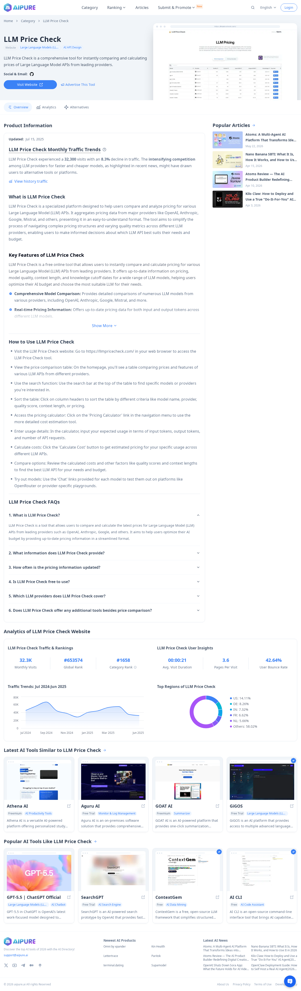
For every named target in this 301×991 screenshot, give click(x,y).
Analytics (49, 107)
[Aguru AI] (113, 782)
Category (90, 7)
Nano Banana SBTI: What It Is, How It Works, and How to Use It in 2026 (274, 948)
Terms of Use (263, 984)
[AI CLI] (262, 873)
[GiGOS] (262, 782)
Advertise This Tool (80, 84)
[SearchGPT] (113, 873)
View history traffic (31, 181)
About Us (223, 984)
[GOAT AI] (187, 782)
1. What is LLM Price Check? (34, 515)
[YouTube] (14, 965)
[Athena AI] (39, 782)
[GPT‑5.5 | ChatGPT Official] (39, 873)
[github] (31, 74)
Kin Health (158, 946)
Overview (21, 107)
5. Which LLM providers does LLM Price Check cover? (57, 596)
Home (8, 21)
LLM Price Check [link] (55, 21)
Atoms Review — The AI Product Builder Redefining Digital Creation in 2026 (225, 958)
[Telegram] (23, 965)
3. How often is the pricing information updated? (54, 567)
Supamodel (158, 965)
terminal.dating (113, 965)
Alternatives (79, 107)
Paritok (156, 956)
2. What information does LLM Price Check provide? (57, 553)
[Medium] (31, 965)
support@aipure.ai (16, 955)
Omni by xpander (114, 946)
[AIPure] (20, 7)
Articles (142, 7)
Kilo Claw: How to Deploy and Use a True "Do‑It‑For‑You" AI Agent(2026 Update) (274, 958)
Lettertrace (110, 956)
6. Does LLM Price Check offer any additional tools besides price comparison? (80, 610)
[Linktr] (40, 965)
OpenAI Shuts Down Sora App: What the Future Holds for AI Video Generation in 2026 (225, 967)
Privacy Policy (241, 984)
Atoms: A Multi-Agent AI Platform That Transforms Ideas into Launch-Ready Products (224, 948)
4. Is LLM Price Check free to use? (39, 581)
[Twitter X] (6, 965)
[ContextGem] (187, 873)
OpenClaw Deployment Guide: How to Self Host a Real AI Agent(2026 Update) (274, 967)
